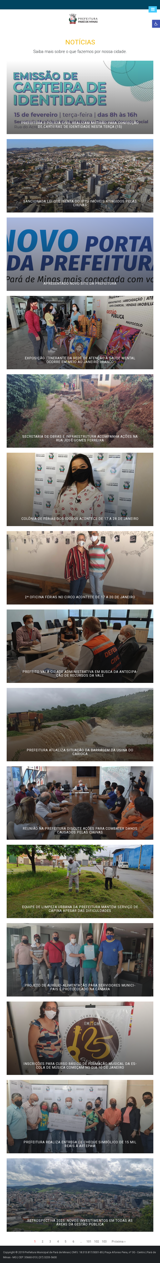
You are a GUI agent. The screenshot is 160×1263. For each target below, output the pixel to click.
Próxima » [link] (119, 1241)
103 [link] (104, 1241)
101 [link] (88, 1241)
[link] (156, 24)
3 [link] (50, 1241)
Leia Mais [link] (83, 132)
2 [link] (42, 1241)
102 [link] (96, 1241)
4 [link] (58, 1241)
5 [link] (65, 1241)
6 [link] (73, 1241)
